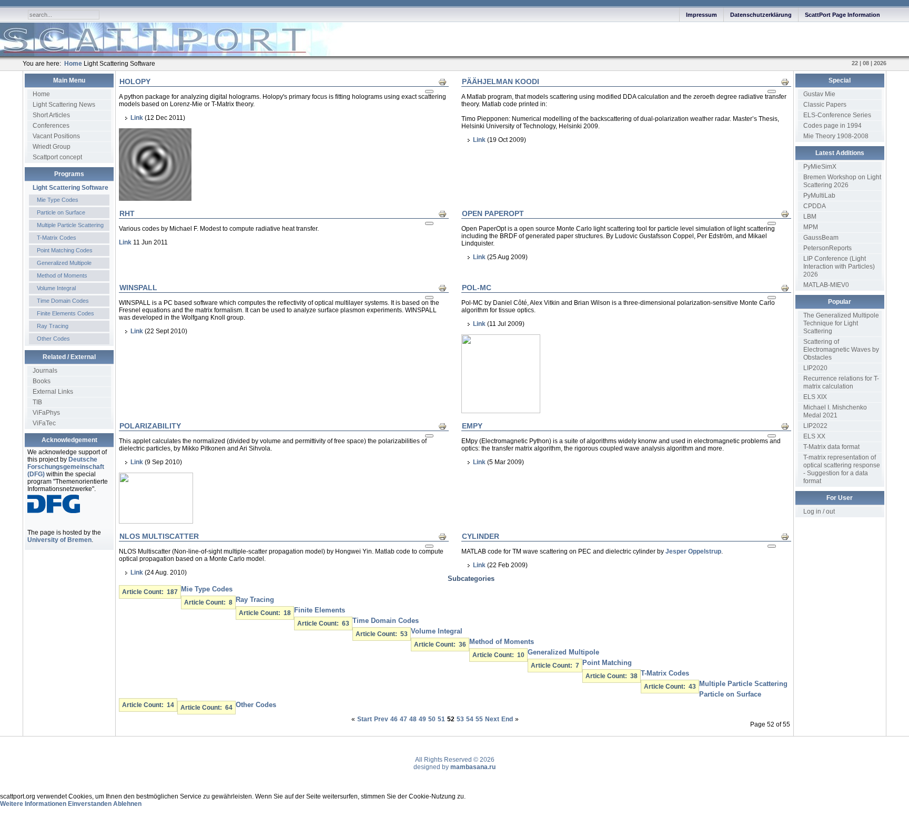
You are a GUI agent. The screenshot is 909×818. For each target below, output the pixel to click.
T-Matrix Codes (56, 237)
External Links (53, 391)
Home (41, 94)
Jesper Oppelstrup (693, 551)
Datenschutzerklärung (761, 15)
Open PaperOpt (493, 213)
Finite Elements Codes (65, 313)
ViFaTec (44, 423)
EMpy (472, 426)
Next (492, 719)
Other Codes (53, 338)
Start (364, 719)
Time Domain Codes (63, 301)
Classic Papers (824, 104)
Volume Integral (56, 288)
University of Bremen (59, 540)
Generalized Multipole (64, 263)
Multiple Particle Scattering (70, 225)
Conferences (51, 125)
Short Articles (51, 115)
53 (460, 719)
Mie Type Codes (57, 200)
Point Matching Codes (65, 250)
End (507, 719)
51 (441, 719)
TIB (37, 402)
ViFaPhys (46, 412)
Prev (381, 719)
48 (413, 719)
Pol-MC (476, 287)
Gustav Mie (819, 94)
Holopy (134, 81)
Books (41, 381)
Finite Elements (319, 610)
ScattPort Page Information (842, 15)
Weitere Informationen (33, 803)
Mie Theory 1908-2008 (835, 136)
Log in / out (819, 511)
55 (479, 719)
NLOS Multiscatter (159, 536)
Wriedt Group (51, 146)
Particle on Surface (61, 212)
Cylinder (480, 536)
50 (432, 719)
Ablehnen (127, 803)
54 (469, 719)
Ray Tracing (52, 326)
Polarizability (150, 426)
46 (394, 719)
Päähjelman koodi (500, 81)
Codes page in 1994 (832, 125)
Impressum (701, 15)
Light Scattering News (64, 104)
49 (422, 719)
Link (136, 117)
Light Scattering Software (70, 187)
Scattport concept (57, 157)
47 (403, 719)
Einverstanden (90, 803)
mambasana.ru (473, 767)
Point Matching (607, 663)
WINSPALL (138, 287)
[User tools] (429, 91)
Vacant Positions (56, 136)
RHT (127, 213)
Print (445, 81)
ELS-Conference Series (837, 115)
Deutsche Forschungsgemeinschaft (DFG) (65, 467)
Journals (45, 370)
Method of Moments (62, 275)
